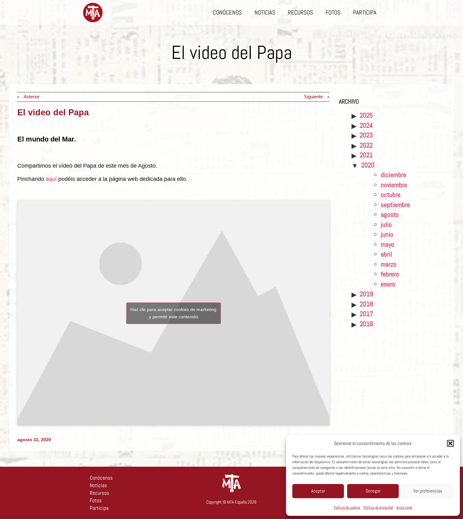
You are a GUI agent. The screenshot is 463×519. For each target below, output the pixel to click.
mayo (387, 244)
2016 (366, 324)
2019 (366, 294)
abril (386, 254)
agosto (390, 214)
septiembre (395, 204)
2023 (366, 135)
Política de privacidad (378, 507)
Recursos (300, 12)
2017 (366, 313)
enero (388, 284)
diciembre (393, 174)
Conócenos (227, 12)
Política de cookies (347, 507)
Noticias (264, 12)
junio (387, 234)
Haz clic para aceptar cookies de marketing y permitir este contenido (173, 313)
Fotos (333, 12)
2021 (366, 155)
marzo (389, 264)
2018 (366, 304)
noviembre (394, 185)
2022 (366, 145)
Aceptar (318, 491)
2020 (367, 165)
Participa (364, 12)
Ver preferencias (427, 491)
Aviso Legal (404, 507)
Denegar (373, 491)
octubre (391, 194)
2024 (366, 125)
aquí (52, 179)
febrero (390, 274)
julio (386, 224)
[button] (450, 443)
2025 (366, 115)
